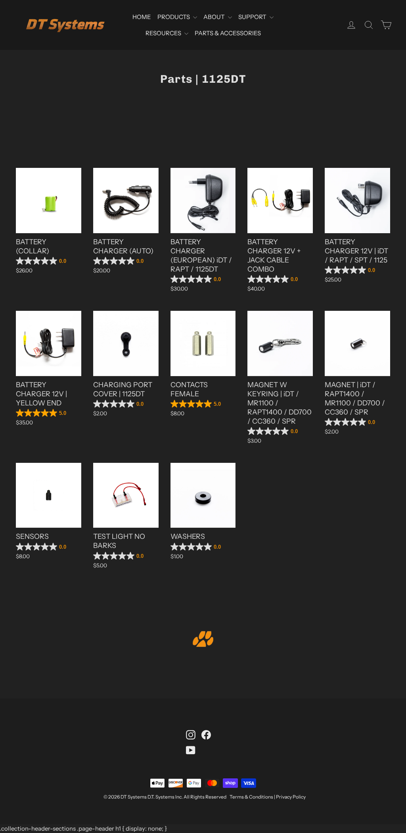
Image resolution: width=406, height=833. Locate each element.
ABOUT (214, 17)
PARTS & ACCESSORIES (228, 33)
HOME (141, 17)
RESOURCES (164, 33)
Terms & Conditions (251, 797)
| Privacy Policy (290, 797)
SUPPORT (253, 17)
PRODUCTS (174, 17)
